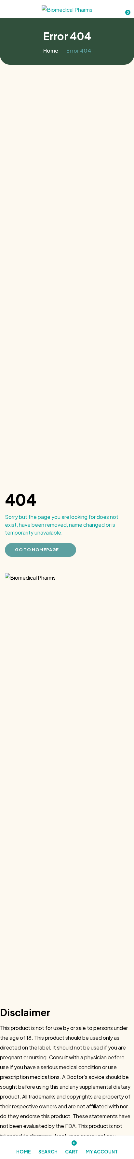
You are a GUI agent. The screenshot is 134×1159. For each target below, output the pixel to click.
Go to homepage (37, 549)
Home (50, 50)
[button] (124, 9)
